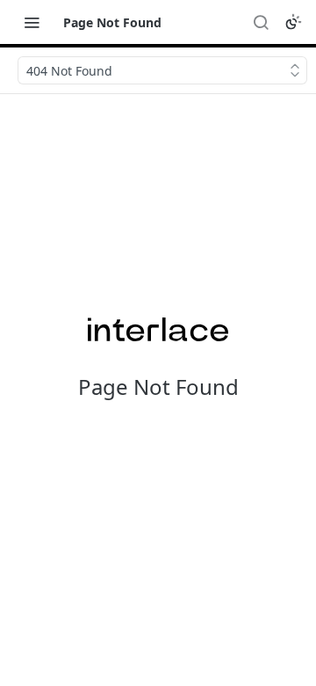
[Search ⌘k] (261, 22)
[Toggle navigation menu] (32, 22)
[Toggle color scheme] (293, 22)
